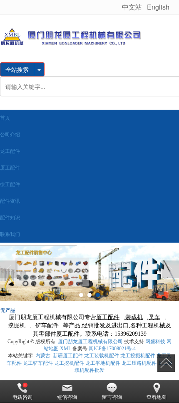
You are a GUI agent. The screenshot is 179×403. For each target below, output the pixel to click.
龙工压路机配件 (139, 363)
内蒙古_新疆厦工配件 (59, 356)
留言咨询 (112, 397)
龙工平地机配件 (102, 363)
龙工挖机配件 (69, 363)
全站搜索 (17, 69)
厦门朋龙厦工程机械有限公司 (90, 341)
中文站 (132, 7)
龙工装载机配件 (101, 356)
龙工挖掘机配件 (137, 356)
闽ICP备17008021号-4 (112, 348)
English (159, 7)
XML (65, 348)
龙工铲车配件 (38, 363)
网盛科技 (155, 341)
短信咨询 (67, 397)
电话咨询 (22, 397)
